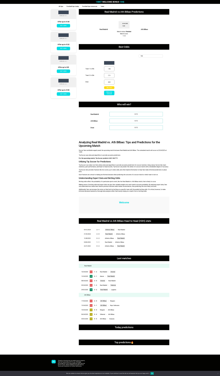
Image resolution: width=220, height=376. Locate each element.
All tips (61, 6)
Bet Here (63, 25)
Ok (152, 373)
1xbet (102, 6)
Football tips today (73, 6)
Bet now (109, 87)
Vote (136, 114)
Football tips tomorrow (89, 6)
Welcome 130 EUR (109, 93)
